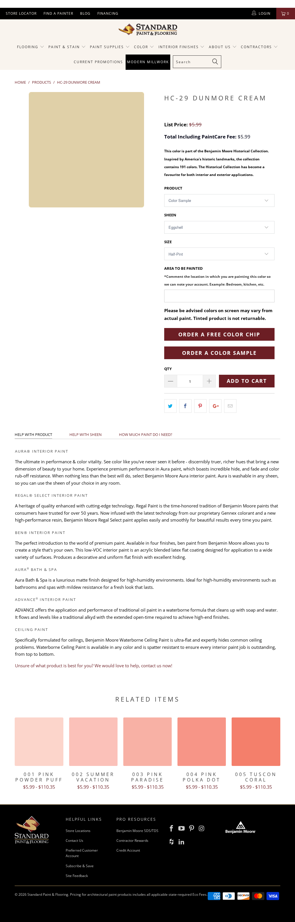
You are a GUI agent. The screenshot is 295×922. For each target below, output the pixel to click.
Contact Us (74, 840)
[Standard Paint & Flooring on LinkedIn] (181, 841)
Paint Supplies (107, 46)
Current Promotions (98, 61)
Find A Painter (58, 13)
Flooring (27, 46)
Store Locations (78, 830)
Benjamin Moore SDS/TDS (137, 830)
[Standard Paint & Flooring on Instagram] (201, 828)
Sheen (170, 215)
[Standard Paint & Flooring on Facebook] (171, 828)
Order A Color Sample (219, 352)
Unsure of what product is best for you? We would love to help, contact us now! (93, 665)
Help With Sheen (85, 434)
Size (168, 241)
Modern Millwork (148, 61)
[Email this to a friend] (230, 406)
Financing (107, 13)
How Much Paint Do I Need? (145, 434)
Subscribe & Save (80, 865)
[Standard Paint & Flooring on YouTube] (181, 828)
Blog (85, 13)
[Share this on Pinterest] (200, 406)
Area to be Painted (217, 276)
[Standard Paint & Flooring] (147, 29)
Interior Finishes (178, 46)
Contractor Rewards (132, 840)
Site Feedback (77, 875)
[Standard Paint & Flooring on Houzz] (171, 841)
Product (173, 188)
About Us (220, 46)
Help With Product (33, 434)
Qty (168, 368)
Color (141, 46)
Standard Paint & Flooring (47, 894)
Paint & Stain (64, 46)
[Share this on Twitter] (170, 406)
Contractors (257, 46)
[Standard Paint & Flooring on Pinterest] (191, 828)
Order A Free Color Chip (219, 334)
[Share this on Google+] (215, 406)
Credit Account (128, 850)
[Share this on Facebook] (185, 406)
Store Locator (21, 13)
